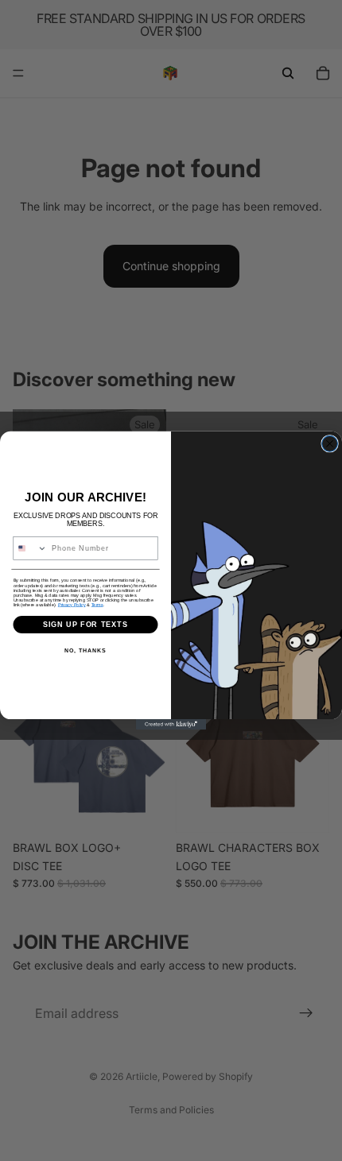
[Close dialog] (330, 443)
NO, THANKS (85, 651)
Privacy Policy (72, 604)
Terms (97, 604)
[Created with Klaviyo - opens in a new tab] (171, 724)
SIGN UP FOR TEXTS (86, 624)
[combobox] (30, 548)
